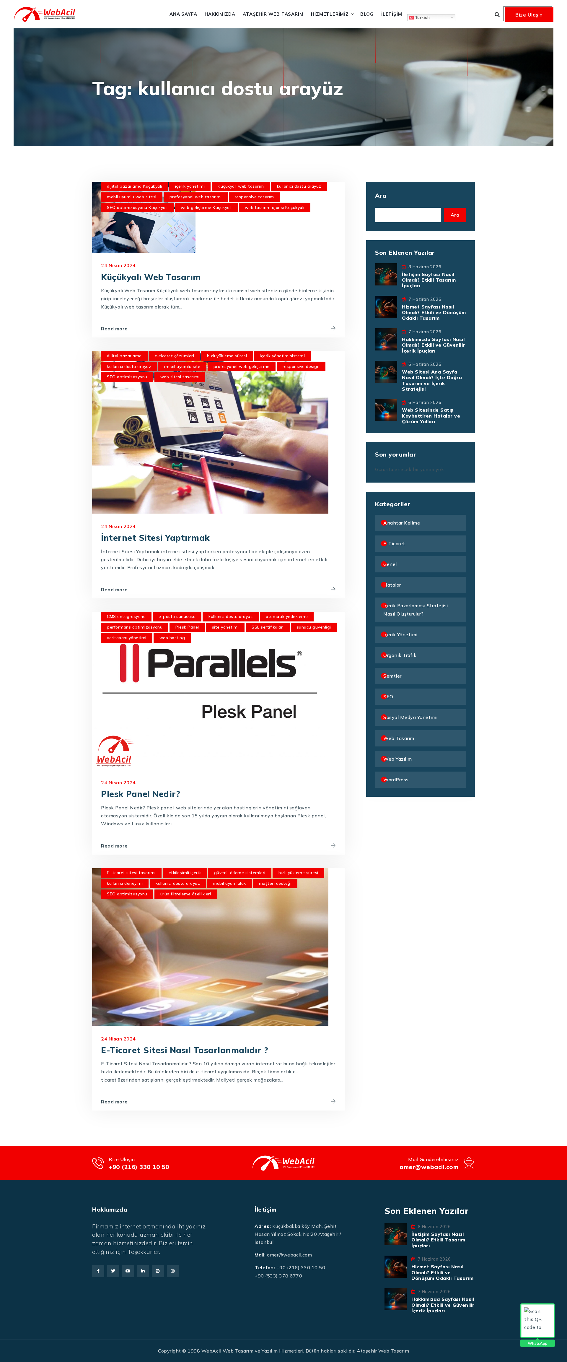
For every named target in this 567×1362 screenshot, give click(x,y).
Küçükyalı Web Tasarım (151, 277)
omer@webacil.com (429, 1167)
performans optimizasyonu (134, 627)
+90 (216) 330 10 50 (139, 1167)
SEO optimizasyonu (127, 376)
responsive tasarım (254, 196)
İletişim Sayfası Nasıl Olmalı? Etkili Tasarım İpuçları (429, 279)
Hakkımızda (220, 14)
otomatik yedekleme (287, 616)
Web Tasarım (398, 738)
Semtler (392, 676)
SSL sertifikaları (268, 627)
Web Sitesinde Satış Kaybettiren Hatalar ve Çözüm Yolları (431, 415)
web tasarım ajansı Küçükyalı (274, 207)
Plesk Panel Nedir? (140, 794)
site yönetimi (225, 627)
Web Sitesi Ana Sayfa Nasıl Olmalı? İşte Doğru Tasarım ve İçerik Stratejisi (432, 380)
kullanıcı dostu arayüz (299, 186)
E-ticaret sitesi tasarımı (131, 872)
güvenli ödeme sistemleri (239, 872)
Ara (381, 195)
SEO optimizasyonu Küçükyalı (137, 207)
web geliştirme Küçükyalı (206, 207)
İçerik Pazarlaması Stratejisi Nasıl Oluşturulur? (415, 609)
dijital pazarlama (124, 355)
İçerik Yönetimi (400, 634)
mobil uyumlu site (182, 366)
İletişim (391, 14)
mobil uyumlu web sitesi (132, 196)
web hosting (172, 637)
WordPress (396, 780)
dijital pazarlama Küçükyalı (134, 186)
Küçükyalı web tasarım (241, 186)
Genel (390, 564)
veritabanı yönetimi (126, 637)
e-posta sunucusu (177, 616)
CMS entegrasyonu (126, 616)
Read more (114, 329)
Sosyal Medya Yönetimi (410, 717)
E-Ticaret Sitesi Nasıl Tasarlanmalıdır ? (184, 1050)
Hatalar (392, 585)
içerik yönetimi (190, 186)
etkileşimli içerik (185, 872)
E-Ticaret (394, 543)
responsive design (301, 366)
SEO (388, 696)
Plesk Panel (187, 627)
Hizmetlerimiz (329, 14)
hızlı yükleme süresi (227, 355)
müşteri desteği (275, 883)
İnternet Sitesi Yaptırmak (155, 538)
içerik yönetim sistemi (282, 355)
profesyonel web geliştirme (242, 366)
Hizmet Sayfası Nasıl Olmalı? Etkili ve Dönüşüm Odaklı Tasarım (434, 312)
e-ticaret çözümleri (174, 355)
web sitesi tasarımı (180, 376)
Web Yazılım (397, 759)
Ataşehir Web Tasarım (273, 14)
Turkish (422, 17)
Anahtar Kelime (401, 523)
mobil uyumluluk (229, 883)
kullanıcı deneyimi (125, 883)
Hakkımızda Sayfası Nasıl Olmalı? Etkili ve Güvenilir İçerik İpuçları (433, 344)
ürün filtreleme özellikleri (185, 894)
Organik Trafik (399, 655)
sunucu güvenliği (314, 627)
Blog (367, 14)
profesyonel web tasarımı (196, 196)
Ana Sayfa (183, 14)
